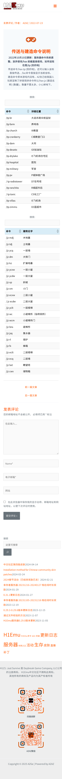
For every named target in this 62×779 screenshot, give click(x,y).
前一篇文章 (31, 387)
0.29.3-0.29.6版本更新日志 (18, 610)
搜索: (32, 97)
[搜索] (7, 552)
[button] (28, 111)
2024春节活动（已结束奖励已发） (21, 579)
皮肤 (47, 645)
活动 (30, 644)
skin (33, 636)
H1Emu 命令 (26, 636)
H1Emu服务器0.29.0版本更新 (19, 620)
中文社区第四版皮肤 (14, 564)
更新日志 (49, 635)
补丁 (6, 652)
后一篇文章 (31, 395)
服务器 (10, 644)
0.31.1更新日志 (11, 594)
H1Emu (11, 634)
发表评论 (8, 23)
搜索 (5, 538)
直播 (53, 645)
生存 (38, 644)
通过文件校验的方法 (14, 615)
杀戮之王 (22, 645)
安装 (38, 636)
